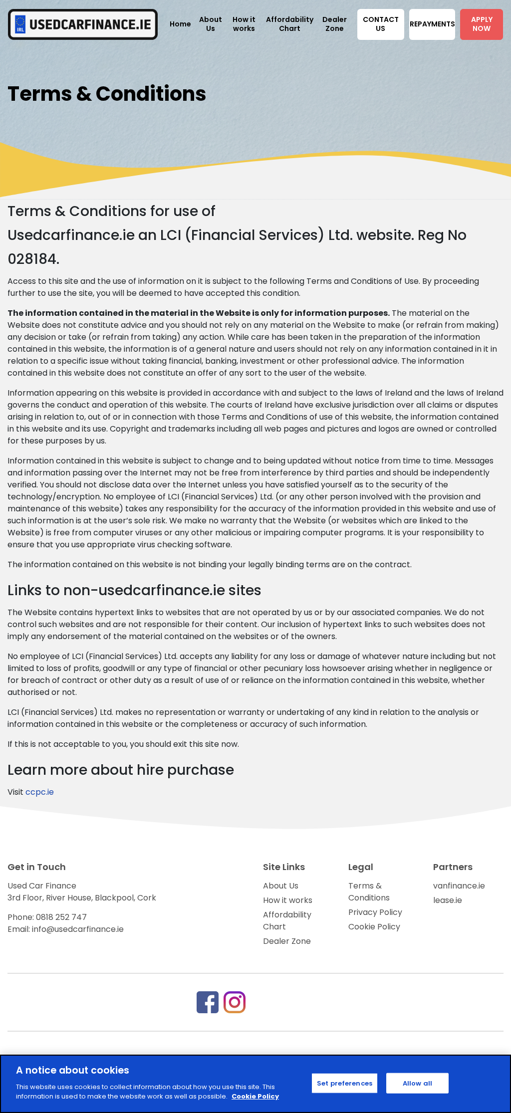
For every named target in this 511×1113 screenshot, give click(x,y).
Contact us (381, 23)
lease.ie (447, 900)
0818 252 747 (61, 917)
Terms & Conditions (369, 891)
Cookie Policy (374, 926)
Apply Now (482, 23)
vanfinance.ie (459, 885)
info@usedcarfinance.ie (78, 929)
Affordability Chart (287, 920)
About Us (280, 885)
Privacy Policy (375, 912)
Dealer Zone (287, 941)
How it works (287, 900)
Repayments (432, 24)
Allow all (417, 1083)
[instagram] (235, 1001)
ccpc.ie (39, 792)
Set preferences (344, 1083)
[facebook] (208, 1001)
